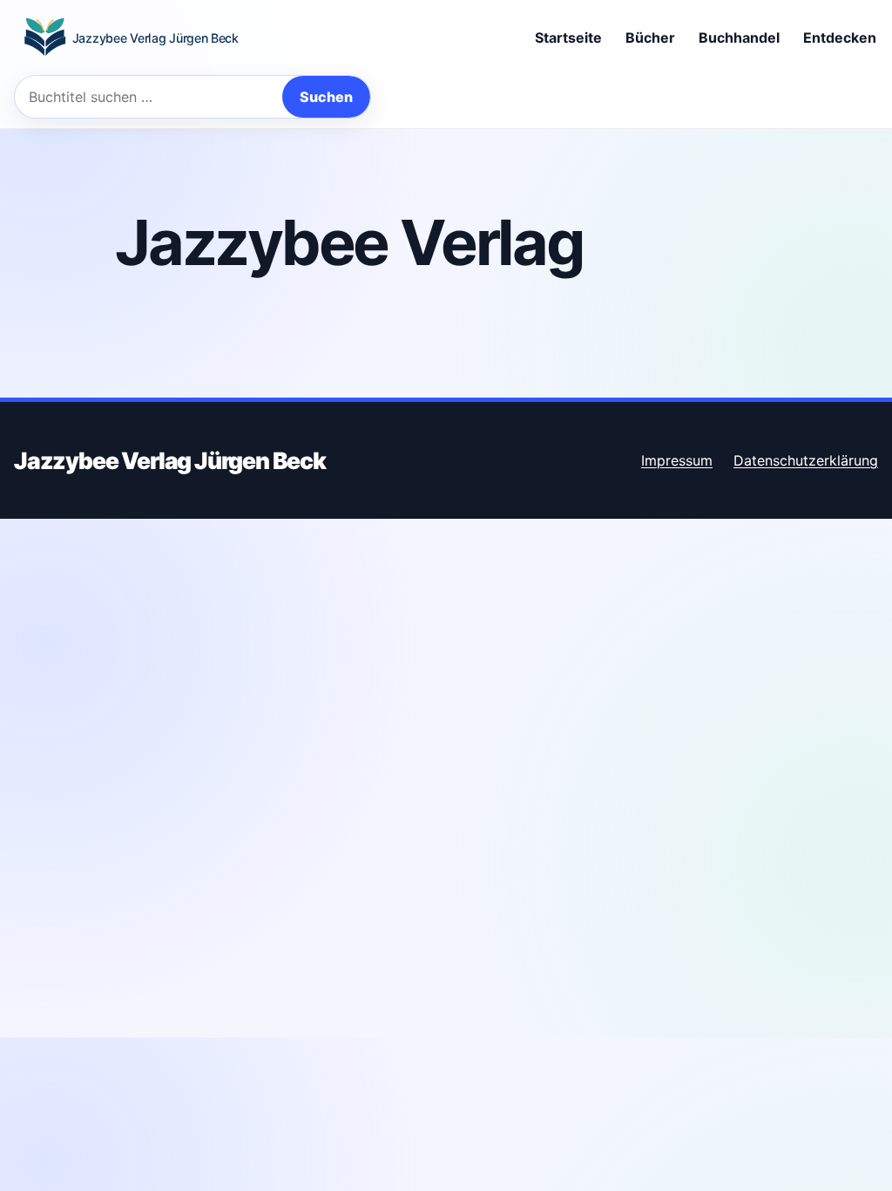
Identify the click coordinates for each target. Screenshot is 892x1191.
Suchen (326, 96)
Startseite (568, 37)
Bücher (650, 37)
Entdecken (839, 37)
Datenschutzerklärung (805, 460)
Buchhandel (739, 37)
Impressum (677, 460)
